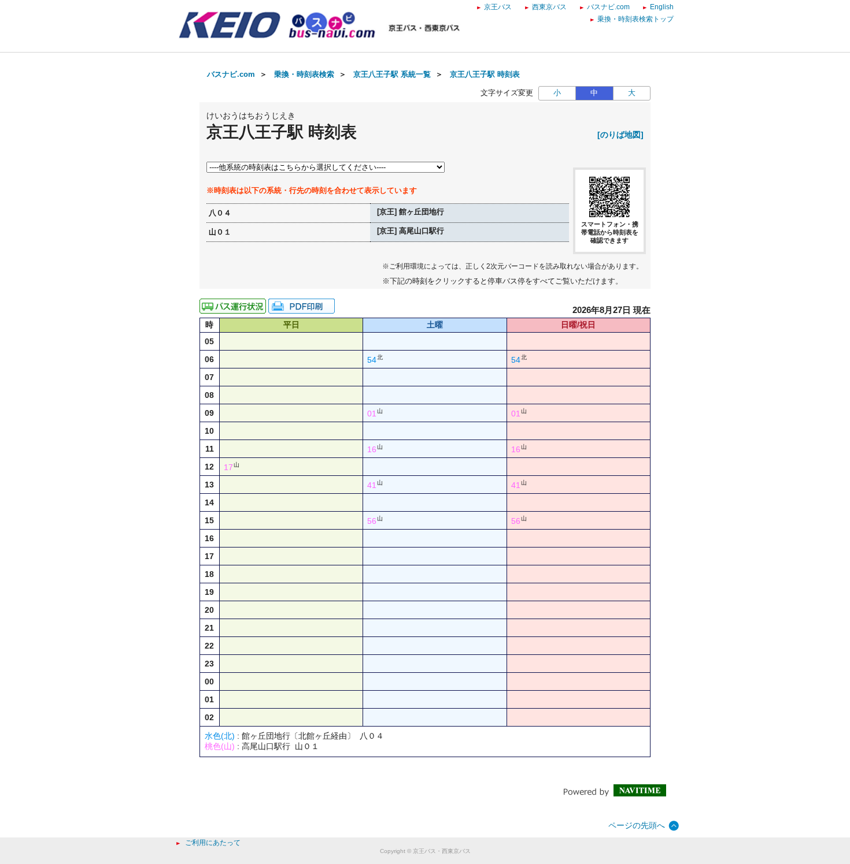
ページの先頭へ (636, 825)
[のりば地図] (620, 134)
